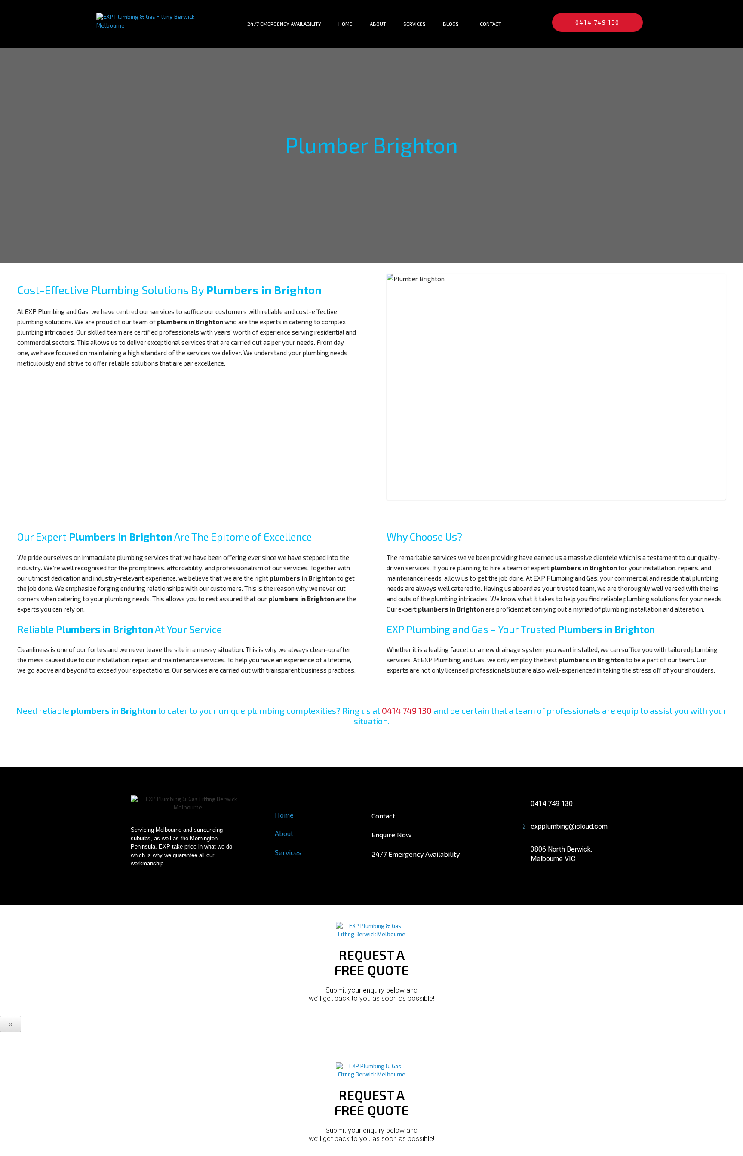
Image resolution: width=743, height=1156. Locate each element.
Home (345, 24)
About (378, 24)
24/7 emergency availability (284, 24)
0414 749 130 (407, 710)
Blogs (451, 24)
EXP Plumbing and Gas (57, 311)
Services (414, 24)
